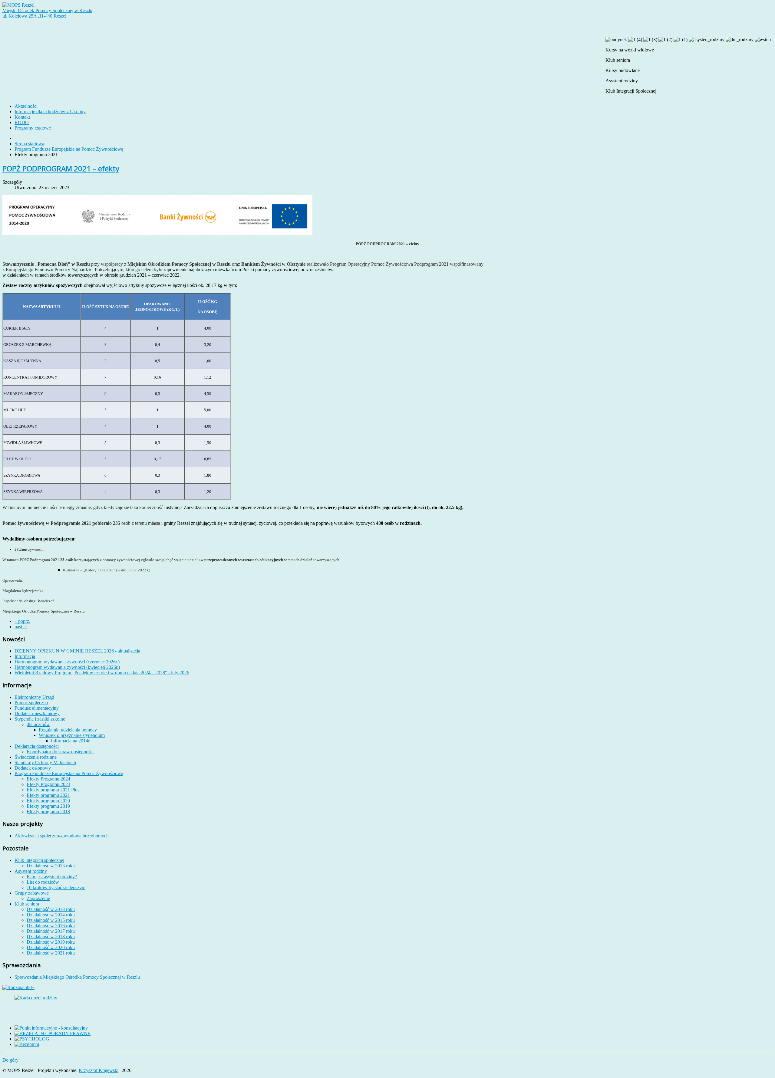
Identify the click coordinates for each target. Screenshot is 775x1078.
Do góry (11, 1060)
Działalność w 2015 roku (51, 920)
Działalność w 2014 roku (51, 914)
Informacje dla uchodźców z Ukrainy (50, 111)
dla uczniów (38, 724)
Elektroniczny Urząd (34, 697)
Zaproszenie (38, 898)
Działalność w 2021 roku (51, 952)
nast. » (21, 626)
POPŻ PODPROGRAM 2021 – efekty (60, 168)
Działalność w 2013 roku (51, 865)
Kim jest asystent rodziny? (52, 876)
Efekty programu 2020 (48, 800)
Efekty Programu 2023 (48, 784)
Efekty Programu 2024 (48, 778)
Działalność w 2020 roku (51, 947)
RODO (22, 122)
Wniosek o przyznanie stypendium (72, 735)
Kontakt (22, 117)
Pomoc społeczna (31, 702)
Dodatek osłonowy (33, 768)
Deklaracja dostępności (37, 746)
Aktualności (26, 106)
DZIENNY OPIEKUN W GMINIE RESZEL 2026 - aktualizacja (77, 650)
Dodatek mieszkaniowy (37, 713)
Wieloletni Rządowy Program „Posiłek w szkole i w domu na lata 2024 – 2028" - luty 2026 (102, 672)
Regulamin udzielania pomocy (68, 729)
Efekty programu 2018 (48, 811)
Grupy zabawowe (32, 893)
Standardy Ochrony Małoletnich (45, 762)
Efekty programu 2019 (48, 806)
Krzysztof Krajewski (98, 1070)
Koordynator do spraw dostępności (60, 751)
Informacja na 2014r (70, 740)
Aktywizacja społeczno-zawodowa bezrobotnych (62, 835)
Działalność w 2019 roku (51, 942)
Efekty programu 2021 (48, 795)
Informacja (25, 656)
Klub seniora (27, 903)
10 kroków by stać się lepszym (56, 887)
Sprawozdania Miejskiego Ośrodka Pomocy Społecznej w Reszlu (77, 977)
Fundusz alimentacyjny (37, 708)
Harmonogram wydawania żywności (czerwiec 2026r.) (67, 661)
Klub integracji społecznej (39, 860)
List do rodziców (43, 882)
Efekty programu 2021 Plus (53, 789)
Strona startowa (29, 143)
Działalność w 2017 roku (51, 931)
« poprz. (22, 621)
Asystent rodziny (31, 871)
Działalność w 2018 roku (51, 936)
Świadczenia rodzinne (36, 757)
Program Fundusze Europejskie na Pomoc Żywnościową (69, 149)
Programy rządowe (33, 127)
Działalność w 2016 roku (51, 925)
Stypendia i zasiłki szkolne (40, 718)
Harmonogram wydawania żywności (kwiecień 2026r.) (67, 667)
